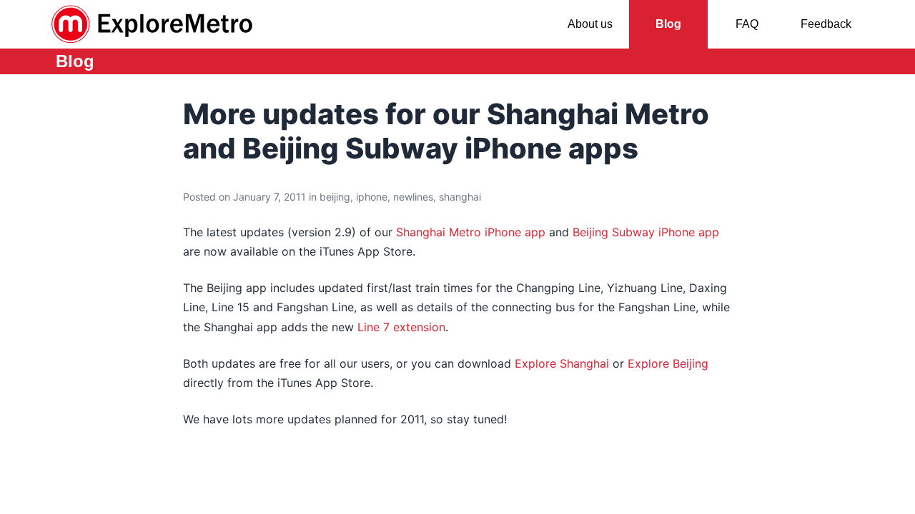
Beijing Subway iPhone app (646, 232)
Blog (668, 24)
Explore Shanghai (562, 363)
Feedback (826, 24)
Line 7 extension (401, 327)
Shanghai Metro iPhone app (470, 232)
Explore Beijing (668, 363)
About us (590, 24)
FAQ (747, 24)
